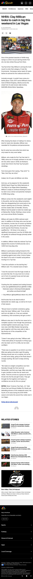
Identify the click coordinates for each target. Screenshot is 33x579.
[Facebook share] (2, 33)
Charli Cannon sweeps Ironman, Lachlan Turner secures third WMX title (21, 440)
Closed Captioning (15, 562)
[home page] (7, 3)
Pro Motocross (12, 8)
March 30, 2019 (27, 294)
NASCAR (4, 8)
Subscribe (4, 518)
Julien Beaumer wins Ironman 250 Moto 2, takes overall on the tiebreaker (21, 433)
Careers (8, 562)
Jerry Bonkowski (7, 27)
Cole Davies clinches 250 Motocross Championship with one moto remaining (20, 455)
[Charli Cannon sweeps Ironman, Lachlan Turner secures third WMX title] (5, 441)
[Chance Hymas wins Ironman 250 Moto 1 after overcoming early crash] (5, 464)
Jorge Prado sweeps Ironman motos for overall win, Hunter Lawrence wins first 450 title (20, 425)
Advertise (3, 562)
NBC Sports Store (27, 562)
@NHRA (24, 287)
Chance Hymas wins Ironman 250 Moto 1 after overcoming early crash (20, 463)
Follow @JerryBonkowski (9, 402)
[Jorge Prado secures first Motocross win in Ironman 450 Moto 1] (5, 449)
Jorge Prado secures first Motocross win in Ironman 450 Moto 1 (20, 448)
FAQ (21, 562)
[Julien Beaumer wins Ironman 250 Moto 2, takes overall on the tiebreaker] (5, 433)
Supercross (20, 8)
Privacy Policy (16, 563)
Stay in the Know (5, 512)
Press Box (4, 563)
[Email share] (10, 33)
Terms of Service (22, 564)
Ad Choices (9, 563)
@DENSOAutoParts (15, 287)
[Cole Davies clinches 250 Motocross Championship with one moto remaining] (5, 456)
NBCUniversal (10, 567)
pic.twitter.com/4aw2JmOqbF (16, 291)
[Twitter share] (6, 33)
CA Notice (16, 564)
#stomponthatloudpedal (22, 289)
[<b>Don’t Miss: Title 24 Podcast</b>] (16, 478)
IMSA (26, 8)
